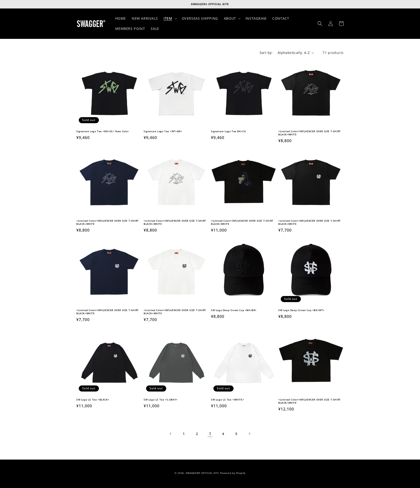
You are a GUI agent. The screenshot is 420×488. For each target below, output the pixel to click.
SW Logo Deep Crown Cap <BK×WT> (301, 310)
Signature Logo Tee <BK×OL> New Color (102, 131)
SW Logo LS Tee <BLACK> (92, 399)
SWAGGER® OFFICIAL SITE (202, 473)
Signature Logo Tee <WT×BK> (163, 131)
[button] (170, 18)
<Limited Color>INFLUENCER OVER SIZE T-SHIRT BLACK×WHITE (309, 133)
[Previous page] (170, 433)
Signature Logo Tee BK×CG (228, 131)
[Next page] (249, 433)
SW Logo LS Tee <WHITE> (227, 399)
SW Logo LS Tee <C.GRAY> (161, 399)
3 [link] (210, 433)
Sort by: (266, 52)
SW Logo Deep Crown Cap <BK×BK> (234, 310)
